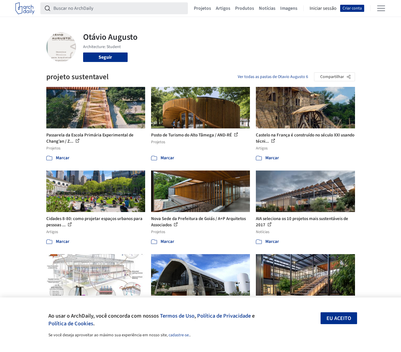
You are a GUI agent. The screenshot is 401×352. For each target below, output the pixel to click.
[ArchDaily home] (24, 8)
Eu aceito (338, 318)
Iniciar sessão (323, 8)
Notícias (267, 8)
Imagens (288, 8)
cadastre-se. (179, 335)
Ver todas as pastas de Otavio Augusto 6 (273, 77)
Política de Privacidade (224, 316)
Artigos (223, 8)
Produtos (244, 8)
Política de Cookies (70, 323)
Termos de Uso (177, 316)
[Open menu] (381, 8)
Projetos (202, 8)
